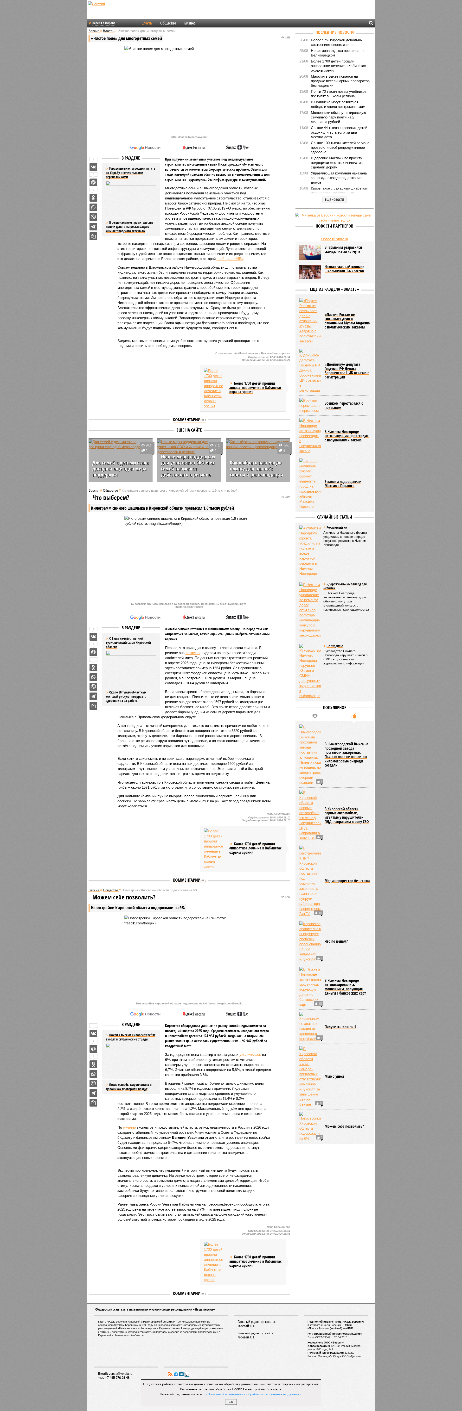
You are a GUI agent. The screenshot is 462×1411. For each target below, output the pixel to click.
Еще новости (334, 199)
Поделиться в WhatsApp (93, 207)
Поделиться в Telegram (93, 226)
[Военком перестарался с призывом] (310, 405)
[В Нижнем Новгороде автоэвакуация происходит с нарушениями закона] (310, 435)
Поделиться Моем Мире (93, 182)
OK (231, 1402)
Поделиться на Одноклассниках (93, 198)
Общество (168, 23)
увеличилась (250, 1054)
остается (193, 653)
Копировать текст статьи (93, 236)
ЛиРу (187, 1374)
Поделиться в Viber (93, 217)
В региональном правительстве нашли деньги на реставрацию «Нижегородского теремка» (129, 226)
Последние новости (334, 32)
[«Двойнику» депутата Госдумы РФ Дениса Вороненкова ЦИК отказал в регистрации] (310, 371)
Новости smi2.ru (334, 239)
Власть (146, 23)
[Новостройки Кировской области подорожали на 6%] (310, 1126)
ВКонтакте (181, 1374)
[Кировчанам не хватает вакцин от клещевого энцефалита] (310, 1026)
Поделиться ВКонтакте (93, 167)
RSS (170, 1374)
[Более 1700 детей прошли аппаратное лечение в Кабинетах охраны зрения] (215, 388)
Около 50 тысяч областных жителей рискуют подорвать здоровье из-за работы (126, 696)
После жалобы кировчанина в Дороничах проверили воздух (129, 1086)
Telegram (175, 1374)
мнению (129, 1127)
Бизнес (189, 23)
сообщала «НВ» (230, 259)
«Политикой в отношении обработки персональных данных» (253, 1394)
